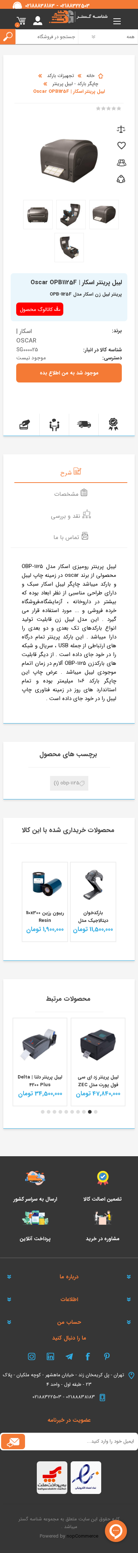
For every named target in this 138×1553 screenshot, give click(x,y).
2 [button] (90, 1112)
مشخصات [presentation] (67, 494)
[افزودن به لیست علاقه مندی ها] (121, 146)
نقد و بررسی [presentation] (66, 516)
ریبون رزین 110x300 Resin (45, 916)
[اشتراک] (13, 1441)
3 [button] (84, 1112)
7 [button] (60, 1112)
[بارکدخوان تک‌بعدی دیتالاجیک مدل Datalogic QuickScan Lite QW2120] (93, 884)
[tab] (70, 472)
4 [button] (78, 1112)
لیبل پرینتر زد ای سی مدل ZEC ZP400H (40, 1081)
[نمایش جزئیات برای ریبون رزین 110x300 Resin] (45, 884)
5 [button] (72, 1112)
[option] (98, 1062)
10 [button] (43, 1112)
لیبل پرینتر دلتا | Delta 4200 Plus (98, 1081)
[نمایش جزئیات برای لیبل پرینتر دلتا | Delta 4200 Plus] (98, 1045)
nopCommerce (82, 1536)
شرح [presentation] (67, 472)
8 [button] (54, 1112)
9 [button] (48, 1112)
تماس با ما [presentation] (67, 537)
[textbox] (43, 36)
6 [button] (66, 1112)
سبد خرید (21, 21)
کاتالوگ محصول (36, 309)
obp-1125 (69, 783)
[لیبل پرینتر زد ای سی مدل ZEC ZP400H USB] (40, 1045)
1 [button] (96, 1112)
